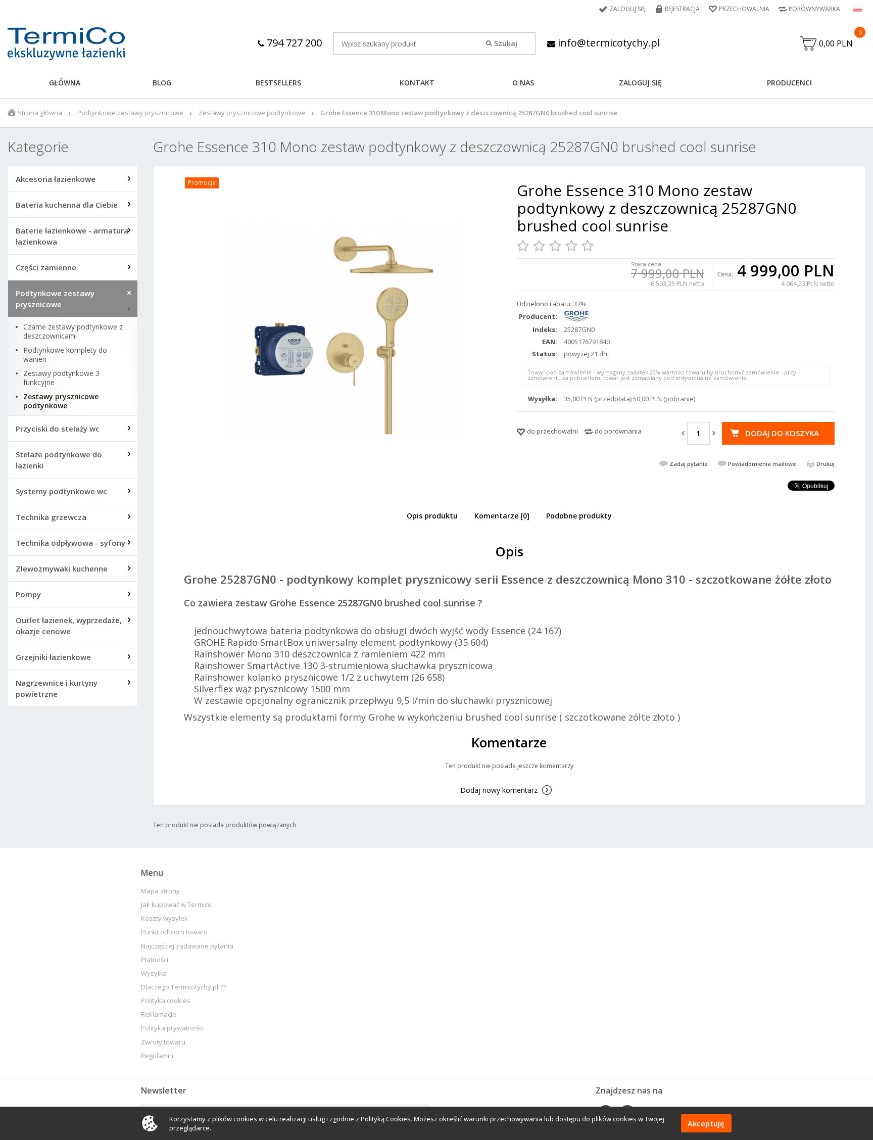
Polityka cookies (165, 1001)
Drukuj (825, 463)
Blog (162, 82)
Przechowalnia (744, 9)
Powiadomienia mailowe (762, 463)
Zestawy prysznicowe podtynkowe (252, 112)
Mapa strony (160, 891)
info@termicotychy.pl (607, 43)
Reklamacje (158, 1014)
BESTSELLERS (278, 82)
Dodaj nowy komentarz (499, 790)
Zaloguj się (627, 9)
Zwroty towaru (163, 1042)
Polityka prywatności (172, 1028)
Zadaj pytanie (688, 463)
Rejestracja (682, 9)
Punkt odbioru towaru (174, 932)
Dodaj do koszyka (782, 433)
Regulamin (157, 1056)
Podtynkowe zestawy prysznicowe (130, 112)
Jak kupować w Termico (176, 905)
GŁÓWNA (64, 82)
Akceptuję (706, 1123)
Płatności (154, 960)
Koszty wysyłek (164, 918)
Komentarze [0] (501, 515)
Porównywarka (814, 9)
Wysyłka (154, 973)
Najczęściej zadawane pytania (187, 946)
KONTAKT (417, 82)
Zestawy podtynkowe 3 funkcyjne (61, 378)
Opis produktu (432, 515)
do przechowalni (552, 431)
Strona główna (40, 112)
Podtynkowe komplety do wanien (65, 355)
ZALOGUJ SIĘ (640, 82)
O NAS (523, 82)
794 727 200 (293, 43)
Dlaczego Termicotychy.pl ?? (183, 987)
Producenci (789, 82)
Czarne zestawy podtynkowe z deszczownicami (73, 331)
